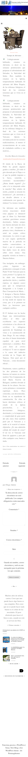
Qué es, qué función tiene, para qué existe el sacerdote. (17, 657)
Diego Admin (11, 485)
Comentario (14, 509)
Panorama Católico (14, 52)
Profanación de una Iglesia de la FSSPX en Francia (14, 630)
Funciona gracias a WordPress (13, 745)
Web (14, 549)
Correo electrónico (14, 540)
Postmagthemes (14, 753)
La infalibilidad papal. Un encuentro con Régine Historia (17, 648)
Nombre (14, 530)
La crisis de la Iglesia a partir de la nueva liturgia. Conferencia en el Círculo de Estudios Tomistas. (18, 639)
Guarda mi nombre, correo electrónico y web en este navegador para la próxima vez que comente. (14, 566)
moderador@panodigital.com (14, 159)
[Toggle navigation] (1, 23)
